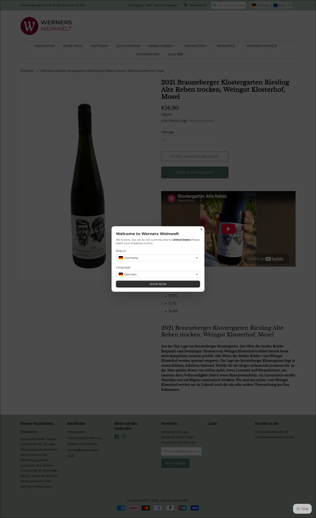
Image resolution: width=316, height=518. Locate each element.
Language (123, 267)
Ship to (121, 250)
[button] (158, 257)
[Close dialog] (201, 229)
